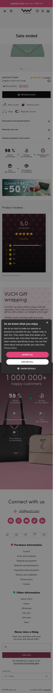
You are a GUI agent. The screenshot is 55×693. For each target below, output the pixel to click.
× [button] (47, 323)
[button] (26, 368)
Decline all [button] (27, 362)
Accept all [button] (27, 354)
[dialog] (26, 346)
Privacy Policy (10, 348)
